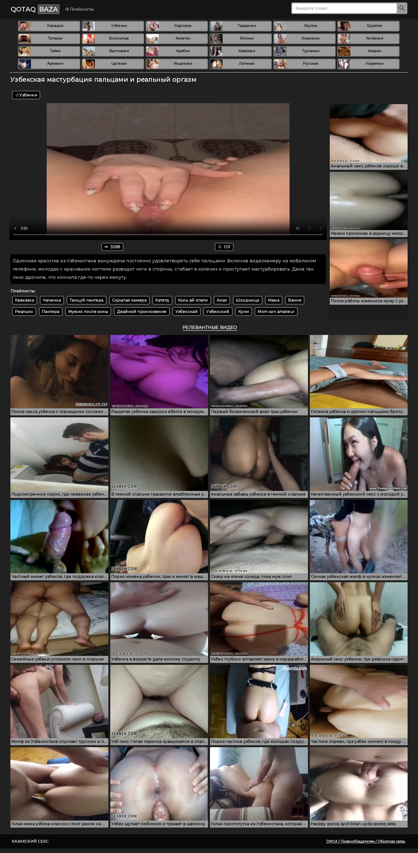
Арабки (183, 51)
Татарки (55, 38)
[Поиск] (402, 8)
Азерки (374, 51)
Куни (243, 311)
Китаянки (374, 38)
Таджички (247, 25)
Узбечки (119, 25)
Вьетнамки (119, 51)
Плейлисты (81, 9)
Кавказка (24, 300)
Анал (222, 300)
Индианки (183, 63)
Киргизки (182, 25)
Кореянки (311, 38)
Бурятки (374, 25)
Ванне (294, 300)
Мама (274, 300)
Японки (247, 38)
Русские (310, 63)
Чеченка (52, 300)
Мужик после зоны (88, 311)
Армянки (55, 63)
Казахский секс (30, 841)
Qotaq (34, 9)
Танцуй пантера (87, 300)
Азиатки (183, 38)
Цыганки (119, 63)
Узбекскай (186, 311)
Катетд (162, 300)
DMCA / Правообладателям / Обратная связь (365, 841)
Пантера (51, 311)
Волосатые (119, 38)
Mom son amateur (276, 311)
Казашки (55, 25)
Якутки (310, 25)
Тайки (55, 51)
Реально (24, 311)
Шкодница (247, 300)
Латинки (247, 63)
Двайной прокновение (142, 311)
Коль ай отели (193, 300)
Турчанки (310, 51)
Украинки (374, 63)
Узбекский (218, 311)
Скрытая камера (129, 300)
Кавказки (247, 51)
